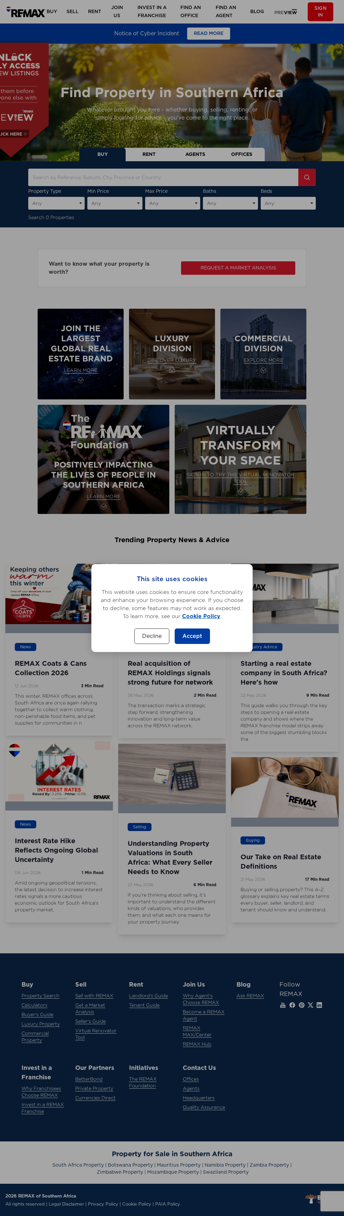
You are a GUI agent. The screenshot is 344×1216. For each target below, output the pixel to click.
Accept (192, 636)
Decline (152, 636)
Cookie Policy (201, 616)
